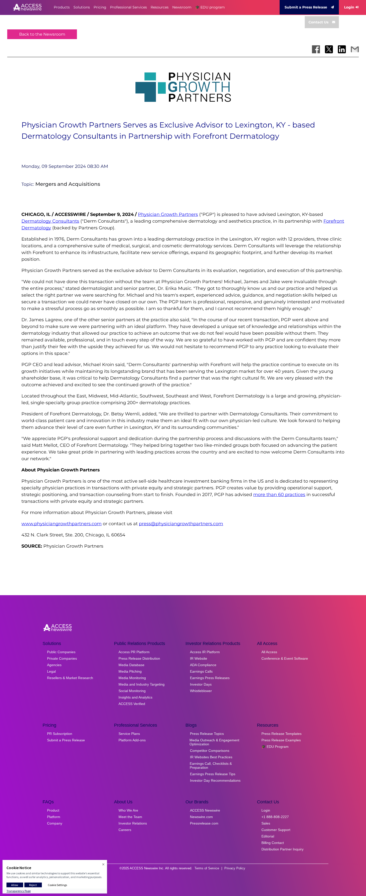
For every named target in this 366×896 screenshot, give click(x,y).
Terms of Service (206, 868)
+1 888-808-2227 (275, 817)
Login (349, 7)
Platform (53, 817)
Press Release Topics (207, 734)
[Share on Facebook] (316, 49)
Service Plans (129, 734)
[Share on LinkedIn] (342, 49)
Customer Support (275, 830)
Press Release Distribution (139, 658)
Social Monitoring (132, 691)
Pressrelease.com (204, 823)
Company (54, 823)
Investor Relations (133, 823)
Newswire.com (201, 817)
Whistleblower (201, 691)
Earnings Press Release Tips (212, 774)
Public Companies (61, 652)
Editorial (267, 836)
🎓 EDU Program (275, 747)
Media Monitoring (132, 678)
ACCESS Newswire (205, 810)
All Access (269, 652)
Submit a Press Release (306, 7)
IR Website (198, 658)
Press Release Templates (281, 734)
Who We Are (128, 810)
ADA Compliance (203, 665)
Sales (265, 823)
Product (53, 810)
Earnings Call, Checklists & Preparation (211, 765)
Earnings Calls (201, 671)
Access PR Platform (134, 652)
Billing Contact (272, 843)
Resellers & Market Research (70, 678)
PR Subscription (59, 734)
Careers (125, 830)
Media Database (131, 665)
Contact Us (318, 22)
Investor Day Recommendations (215, 780)
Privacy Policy (234, 868)
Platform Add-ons (132, 740)
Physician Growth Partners (168, 214)
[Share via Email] (355, 49)
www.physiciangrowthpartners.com (61, 523)
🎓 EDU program (210, 7)
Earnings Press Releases (210, 678)
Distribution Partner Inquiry (282, 849)
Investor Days (201, 684)
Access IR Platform (205, 652)
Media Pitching (130, 671)
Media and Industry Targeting (142, 684)
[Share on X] (329, 49)
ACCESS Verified (132, 704)
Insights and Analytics (135, 697)
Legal (51, 671)
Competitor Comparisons (209, 751)
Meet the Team (130, 817)
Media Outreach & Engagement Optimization (214, 742)
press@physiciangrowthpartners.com (181, 523)
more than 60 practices (279, 494)
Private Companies (62, 658)
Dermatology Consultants (50, 221)
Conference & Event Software (284, 658)
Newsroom (181, 7)
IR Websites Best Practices (211, 757)
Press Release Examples (281, 740)
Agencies (54, 665)
